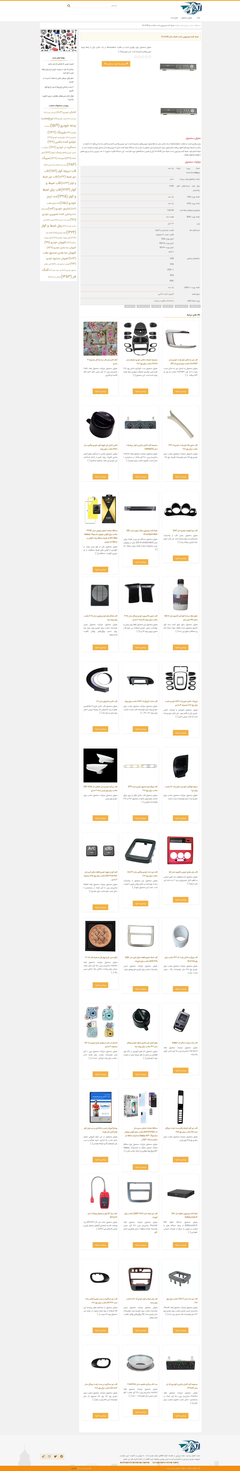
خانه (198, 17)
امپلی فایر (72, 119)
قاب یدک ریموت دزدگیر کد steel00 (185, 1042)
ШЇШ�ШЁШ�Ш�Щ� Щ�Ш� (136, 1462)
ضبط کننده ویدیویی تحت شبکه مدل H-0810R (180, 36)
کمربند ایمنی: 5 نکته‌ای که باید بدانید (61, 64)
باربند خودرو (60, 118)
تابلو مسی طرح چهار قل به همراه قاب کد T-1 (101, 957)
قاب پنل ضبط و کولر (181, 306)
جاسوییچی (71, 137)
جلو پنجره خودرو (56, 137)
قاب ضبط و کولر (130, 306)
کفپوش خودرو (55, 242)
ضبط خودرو (61, 165)
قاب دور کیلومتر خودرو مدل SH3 (185, 530)
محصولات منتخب (194, 25)
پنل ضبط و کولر (181, 25)
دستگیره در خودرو (62, 147)
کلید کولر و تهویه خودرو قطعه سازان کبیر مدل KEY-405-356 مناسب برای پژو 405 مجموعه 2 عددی (100, 876)
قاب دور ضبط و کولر (143, 306)
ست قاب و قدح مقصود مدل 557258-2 (142, 1384)
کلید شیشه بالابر (55, 270)
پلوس (50, 220)
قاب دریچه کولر (168, 306)
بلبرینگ (57, 132)
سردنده (57, 158)
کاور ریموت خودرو (61, 237)
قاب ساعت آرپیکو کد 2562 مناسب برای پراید (140, 701)
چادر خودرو (59, 232)
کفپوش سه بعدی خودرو (61, 248)
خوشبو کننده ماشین (62, 142)
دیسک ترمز (53, 153)
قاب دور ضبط (156, 306)
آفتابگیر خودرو (66, 112)
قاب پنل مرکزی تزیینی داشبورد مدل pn (183, 872)
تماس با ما (174, 17)
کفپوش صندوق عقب (61, 264)
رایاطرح (74, 1468)
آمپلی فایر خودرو (50, 112)
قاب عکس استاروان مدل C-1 (106, 701)
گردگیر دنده (54, 277)
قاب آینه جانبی (50, 165)
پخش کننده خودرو (62, 220)
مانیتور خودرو (59, 208)
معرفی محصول (187, 17)
